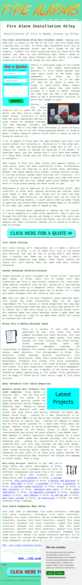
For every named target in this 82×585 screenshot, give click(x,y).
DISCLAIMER (74, 20)
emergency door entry (46, 489)
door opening (31, 495)
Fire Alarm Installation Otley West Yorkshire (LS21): (33, 40)
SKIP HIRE (16, 484)
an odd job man (59, 495)
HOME (43, 20)
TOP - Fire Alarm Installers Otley (21, 545)
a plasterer (69, 484)
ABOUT (57, 20)
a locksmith (30, 478)
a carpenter (42, 484)
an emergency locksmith (42, 492)
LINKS (50, 20)
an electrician (46, 498)
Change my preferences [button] (56, 577)
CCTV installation (25, 481)
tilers (60, 486)
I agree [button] (50, 573)
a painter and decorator (62, 481)
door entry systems (13, 498)
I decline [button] (60, 573)
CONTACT (64, 20)
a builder (56, 478)
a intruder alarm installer (27, 486)
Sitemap (4, 564)
